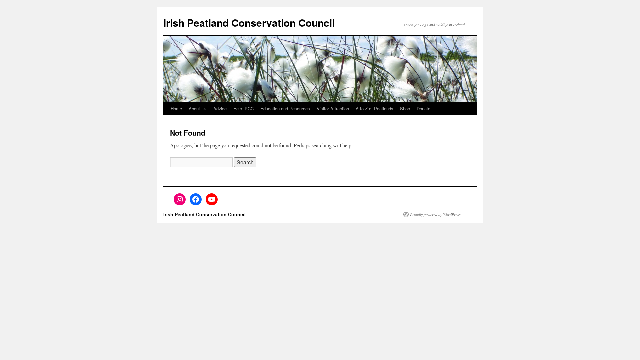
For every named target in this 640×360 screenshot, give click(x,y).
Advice (220, 108)
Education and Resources (285, 108)
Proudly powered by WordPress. (436, 214)
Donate (423, 108)
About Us (198, 108)
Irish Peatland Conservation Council (249, 22)
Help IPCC (243, 108)
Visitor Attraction (333, 108)
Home (176, 108)
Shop (405, 108)
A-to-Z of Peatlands (374, 108)
